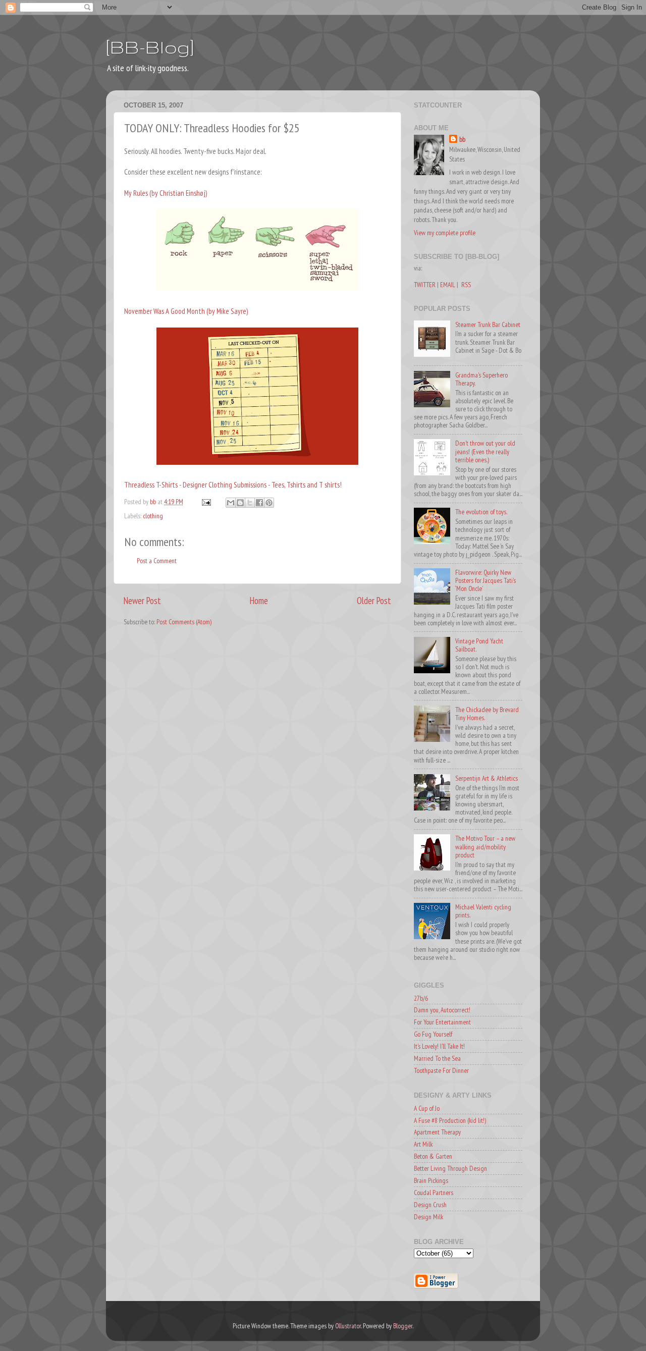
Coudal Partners (433, 1192)
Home (259, 601)
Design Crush (430, 1204)
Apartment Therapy (437, 1132)
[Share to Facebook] (259, 503)
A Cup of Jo (427, 1108)
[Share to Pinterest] (269, 503)
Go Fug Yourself (433, 1034)
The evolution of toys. (481, 511)
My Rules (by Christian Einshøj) (165, 193)
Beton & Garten (433, 1156)
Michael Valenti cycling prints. (483, 911)
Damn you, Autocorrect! (442, 1009)
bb (462, 139)
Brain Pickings (431, 1180)
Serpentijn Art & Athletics (486, 778)
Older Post (374, 601)
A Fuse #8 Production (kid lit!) (450, 1120)
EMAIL (447, 284)
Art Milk (423, 1144)
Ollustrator (348, 1325)
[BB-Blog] (150, 46)
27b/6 (421, 998)
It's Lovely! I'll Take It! (439, 1046)
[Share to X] (250, 503)
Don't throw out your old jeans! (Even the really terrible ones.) (485, 451)
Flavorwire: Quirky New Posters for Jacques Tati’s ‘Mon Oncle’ (485, 580)
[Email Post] (205, 501)
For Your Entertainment (442, 1021)
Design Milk (428, 1216)
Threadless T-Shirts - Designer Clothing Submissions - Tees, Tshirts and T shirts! (233, 485)
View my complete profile (444, 232)
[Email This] (231, 503)
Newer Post (142, 601)
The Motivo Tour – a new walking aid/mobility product (485, 846)
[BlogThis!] (240, 503)
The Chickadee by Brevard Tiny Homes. (487, 713)
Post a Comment (157, 560)
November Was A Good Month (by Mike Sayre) (186, 311)
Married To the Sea (437, 1058)
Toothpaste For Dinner (441, 1070)
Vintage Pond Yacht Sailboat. (479, 645)
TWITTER (425, 284)
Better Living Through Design (450, 1168)
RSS (466, 284)
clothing (153, 515)
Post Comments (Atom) (183, 621)
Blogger (402, 1325)
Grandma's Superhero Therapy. (481, 379)
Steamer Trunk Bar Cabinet (487, 324)
